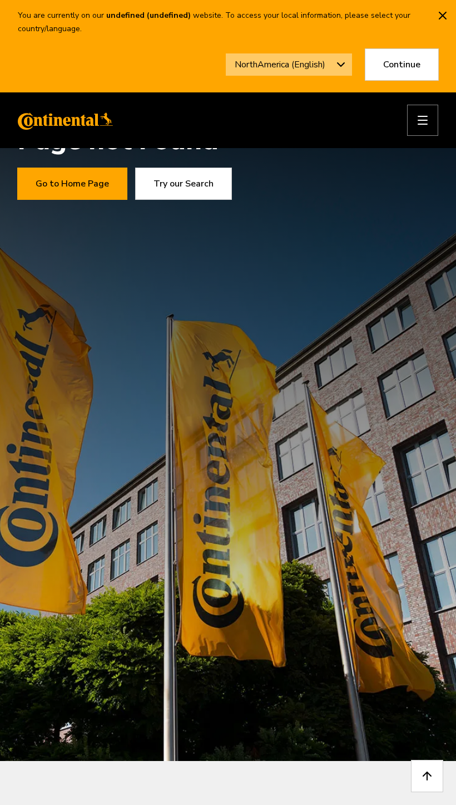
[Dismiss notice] (442, 15)
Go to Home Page (72, 184)
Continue (401, 64)
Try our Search (183, 184)
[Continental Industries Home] (62, 120)
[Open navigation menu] (422, 120)
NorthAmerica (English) (280, 64)
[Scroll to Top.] (427, 776)
